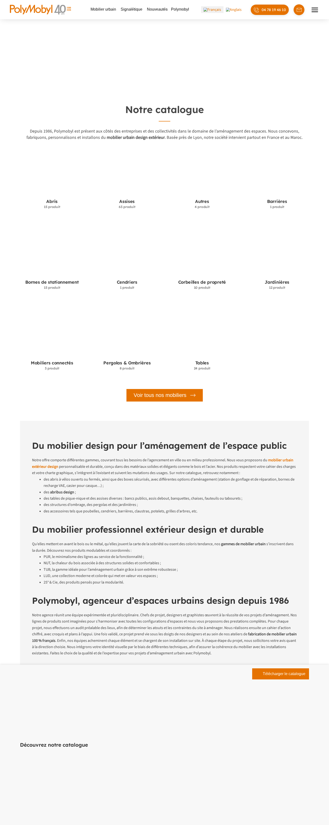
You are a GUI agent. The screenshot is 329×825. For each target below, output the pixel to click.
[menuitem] (212, 9)
